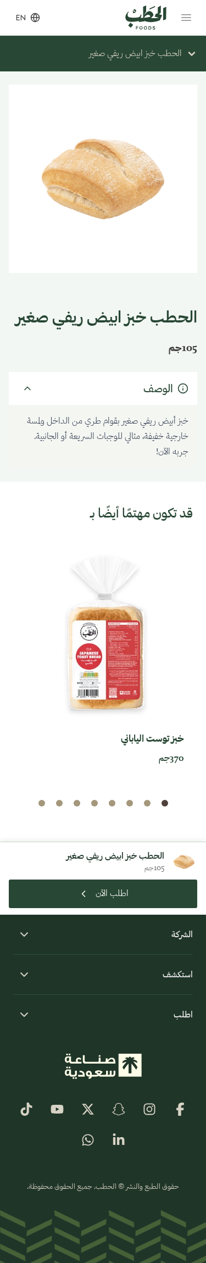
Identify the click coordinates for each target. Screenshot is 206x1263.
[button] (165, 803)
